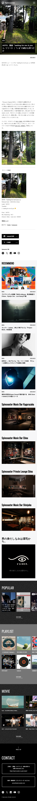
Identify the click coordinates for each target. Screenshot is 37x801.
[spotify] (3, 254)
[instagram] (18, 254)
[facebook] (10, 254)
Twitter (9, 225)
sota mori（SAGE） (20, 125)
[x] (7, 254)
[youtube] (14, 254)
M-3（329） (19, 121)
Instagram (14, 225)
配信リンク (5, 221)
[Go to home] (8, 3)
